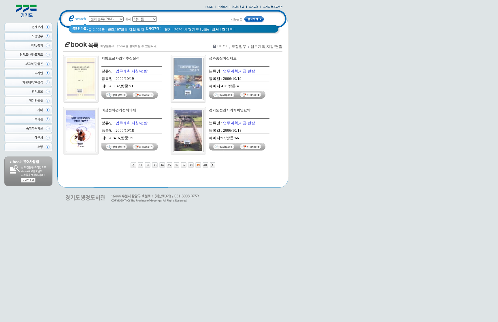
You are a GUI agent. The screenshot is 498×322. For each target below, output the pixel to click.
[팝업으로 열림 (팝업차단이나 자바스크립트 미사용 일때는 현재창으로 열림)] (238, 7)
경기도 (227, 29)
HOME (222, 46)
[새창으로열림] (253, 7)
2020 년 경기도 (186, 29)
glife (205, 29)
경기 (168, 29)
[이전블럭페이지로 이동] (133, 165)
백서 (215, 29)
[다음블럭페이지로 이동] (212, 165)
